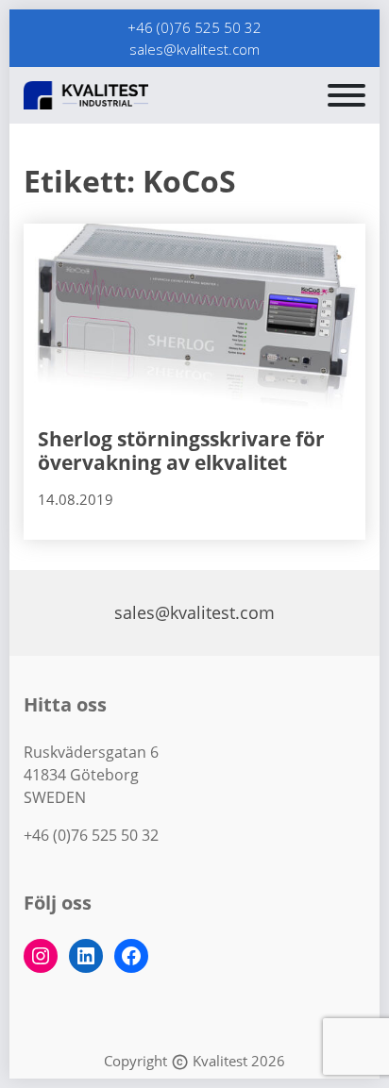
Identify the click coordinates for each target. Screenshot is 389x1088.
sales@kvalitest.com (194, 49)
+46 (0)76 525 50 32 (194, 27)
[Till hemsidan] (132, 95)
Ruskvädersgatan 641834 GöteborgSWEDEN (91, 775)
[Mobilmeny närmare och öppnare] (346, 95)
